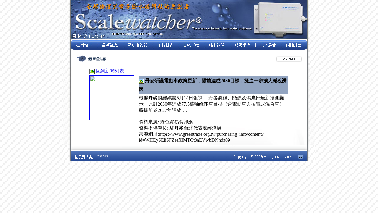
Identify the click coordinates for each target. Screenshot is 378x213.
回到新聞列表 (109, 70)
